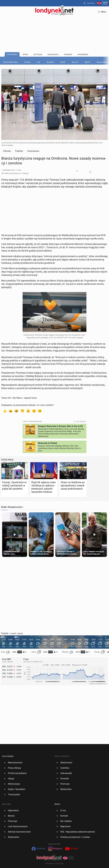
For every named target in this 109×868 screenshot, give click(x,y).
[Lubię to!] (5, 411)
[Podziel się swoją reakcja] (76, 172)
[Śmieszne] (16, 411)
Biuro (57, 804)
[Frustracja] (40, 411)
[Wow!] (28, 411)
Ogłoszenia (8, 756)
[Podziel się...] (90, 172)
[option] (27, 762)
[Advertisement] (54, 27)
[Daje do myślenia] (22, 411)
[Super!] (11, 411)
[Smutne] (34, 411)
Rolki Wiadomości (11, 507)
